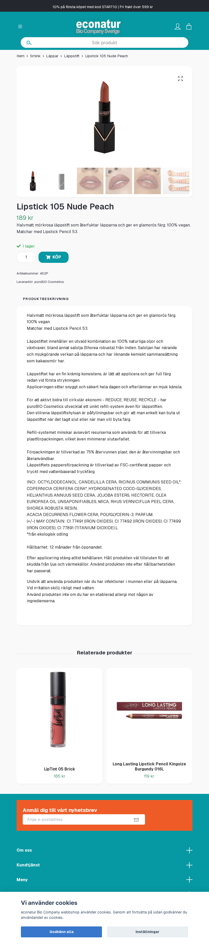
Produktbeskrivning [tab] (46, 299)
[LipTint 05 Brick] (59, 715)
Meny (22, 879)
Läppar (52, 56)
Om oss (24, 850)
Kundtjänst (28, 865)
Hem (20, 56)
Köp (57, 257)
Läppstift (72, 56)
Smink (35, 56)
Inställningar (147, 931)
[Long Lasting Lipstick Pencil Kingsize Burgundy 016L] (149, 712)
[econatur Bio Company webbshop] (98, 27)
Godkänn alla (61, 931)
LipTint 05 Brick (59, 769)
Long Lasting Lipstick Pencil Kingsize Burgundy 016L (149, 766)
